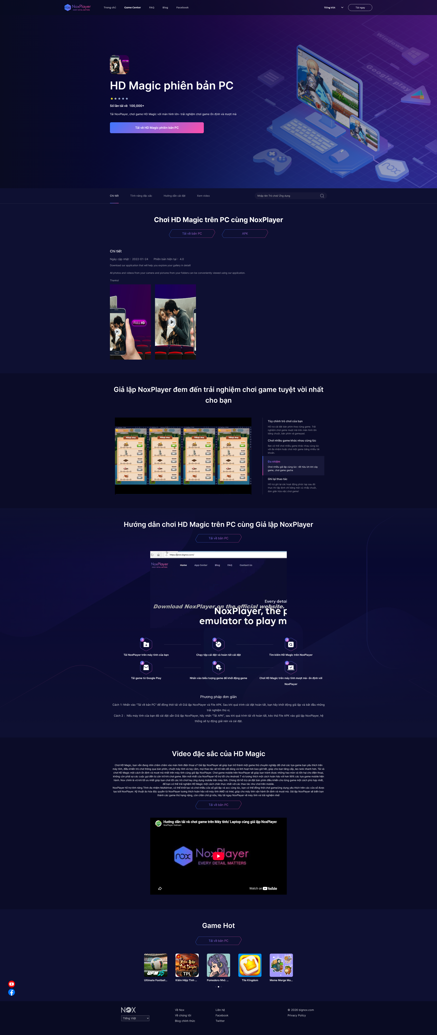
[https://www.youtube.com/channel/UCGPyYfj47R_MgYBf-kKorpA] (11, 984)
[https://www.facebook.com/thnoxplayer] (11, 992)
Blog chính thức (185, 1021)
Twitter (220, 1021)
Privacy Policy (297, 1015)
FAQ (151, 7)
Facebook (182, 7)
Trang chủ (110, 7)
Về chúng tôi (183, 1015)
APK (245, 233)
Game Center (132, 7)
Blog (165, 7)
